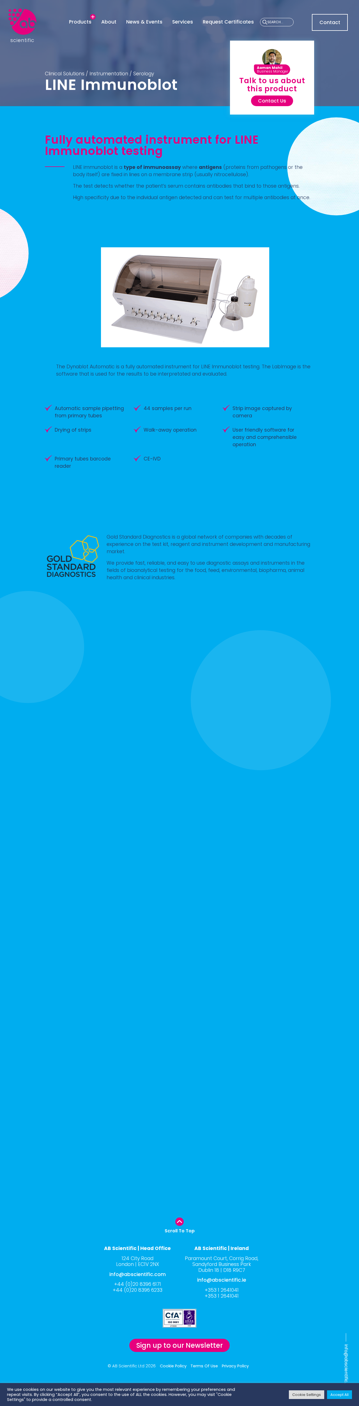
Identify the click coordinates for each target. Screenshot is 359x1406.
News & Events (144, 21)
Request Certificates (228, 21)
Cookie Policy (173, 1366)
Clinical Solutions (64, 73)
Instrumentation (108, 73)
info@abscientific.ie (221, 1280)
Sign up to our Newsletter (179, 1345)
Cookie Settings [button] (306, 1394)
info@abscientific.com (346, 1368)
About (108, 21)
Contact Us (272, 100)
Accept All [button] (339, 1394)
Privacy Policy (235, 1366)
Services (182, 21)
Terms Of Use (204, 1366)
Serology (143, 73)
